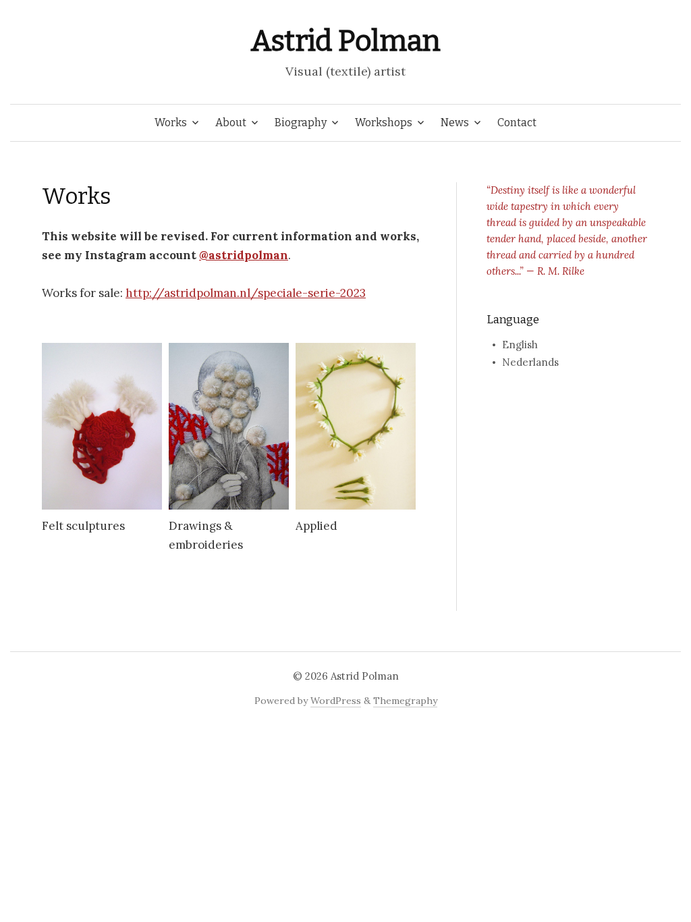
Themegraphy (405, 701)
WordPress (335, 701)
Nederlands (530, 362)
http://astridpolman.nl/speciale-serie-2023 (246, 293)
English (520, 344)
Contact (516, 122)
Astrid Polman (345, 41)
